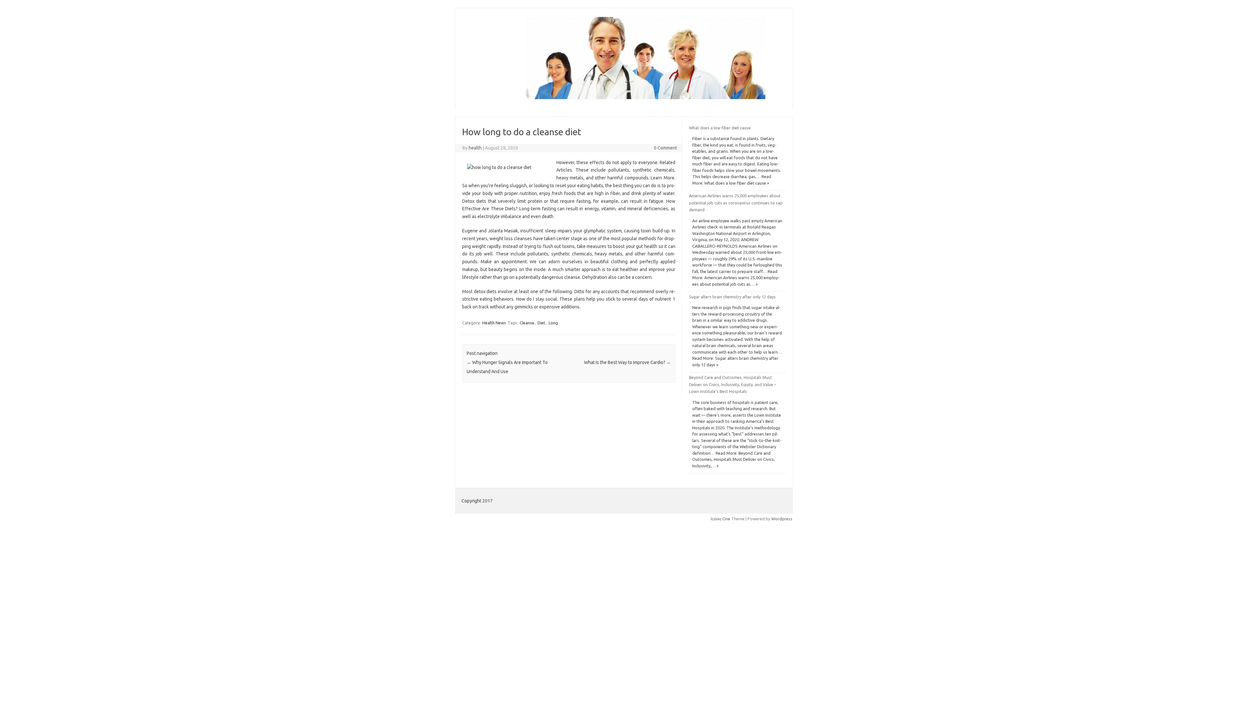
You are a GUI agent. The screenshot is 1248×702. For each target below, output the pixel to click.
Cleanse (527, 322)
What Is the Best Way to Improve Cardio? (627, 362)
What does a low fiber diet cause (720, 127)
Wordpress (781, 518)
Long (553, 322)
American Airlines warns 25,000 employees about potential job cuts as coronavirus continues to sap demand (736, 202)
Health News (494, 322)
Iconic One (720, 518)
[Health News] (613, 97)
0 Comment (665, 147)
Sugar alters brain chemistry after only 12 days (732, 296)
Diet (541, 322)
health (475, 147)
